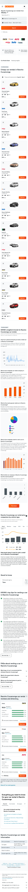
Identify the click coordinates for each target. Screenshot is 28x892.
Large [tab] (14, 526)
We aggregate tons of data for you (10, 885)
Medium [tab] (9, 526)
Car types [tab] (19, 804)
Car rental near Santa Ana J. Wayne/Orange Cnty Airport (13, 818)
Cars (10, 863)
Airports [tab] (5, 804)
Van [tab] (24, 526)
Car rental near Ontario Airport (10, 821)
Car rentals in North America (17, 863)
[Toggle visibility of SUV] (11, 430)
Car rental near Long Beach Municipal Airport (14, 823)
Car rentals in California (20, 864)
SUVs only (5, 32)
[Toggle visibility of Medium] (11, 428)
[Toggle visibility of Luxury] (11, 432)
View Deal (22, 96)
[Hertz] (24, 703)
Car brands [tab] (12, 804)
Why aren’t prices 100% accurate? (10, 887)
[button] (2, 6)
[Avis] (24, 755)
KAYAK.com (5, 863)
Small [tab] (3, 526)
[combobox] (5, 15)
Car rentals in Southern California (13, 866)
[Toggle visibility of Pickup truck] (12, 434)
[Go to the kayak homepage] (9, 6)
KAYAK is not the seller (7, 882)
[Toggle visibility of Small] (11, 426)
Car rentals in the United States (8, 864)
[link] (14, 506)
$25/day (3, 12)
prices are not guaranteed (7, 878)
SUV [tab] (19, 526)
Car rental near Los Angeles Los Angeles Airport (13, 815)
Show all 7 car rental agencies (8, 785)
